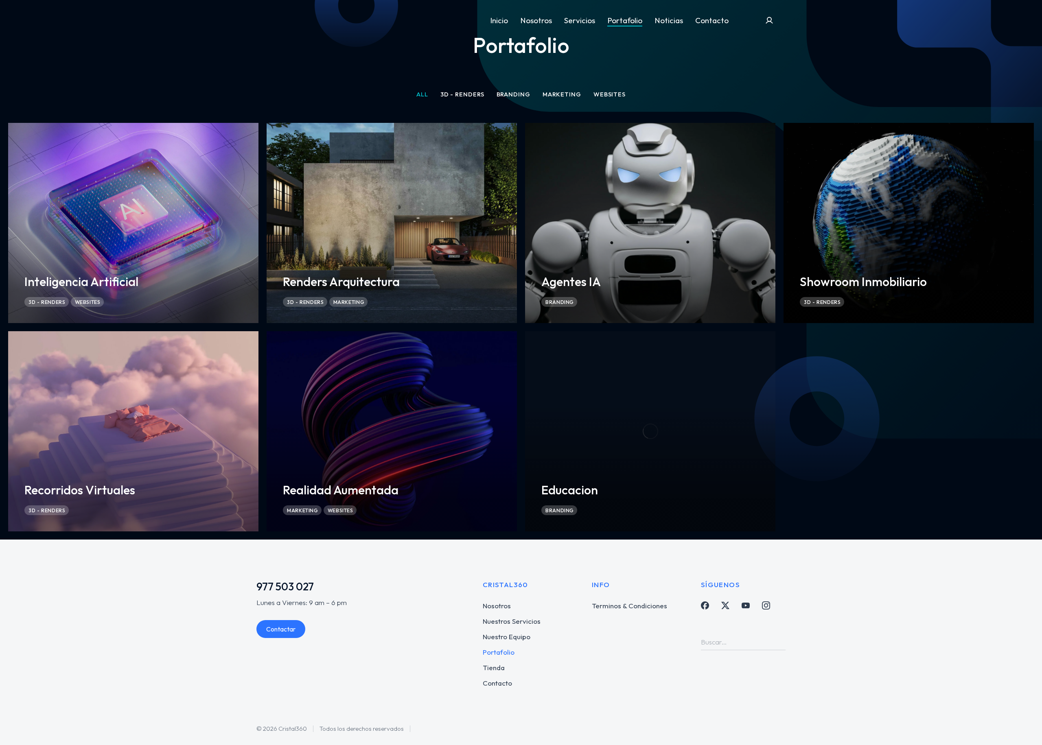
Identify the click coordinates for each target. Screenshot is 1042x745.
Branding (513, 94)
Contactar (281, 629)
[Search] (779, 642)
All (422, 94)
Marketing (562, 94)
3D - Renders (462, 94)
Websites (609, 94)
